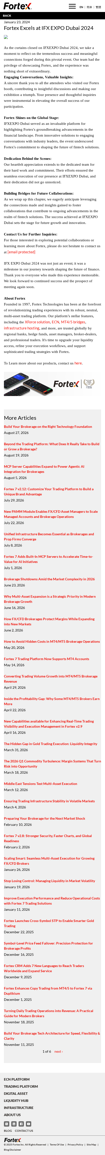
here (78, 363)
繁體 (98, 7)
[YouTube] (28, 1124)
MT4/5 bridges (73, 322)
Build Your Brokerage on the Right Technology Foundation (48, 426)
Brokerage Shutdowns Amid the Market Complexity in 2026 (49, 579)
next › (58, 1051)
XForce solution (37, 322)
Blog (8, 1130)
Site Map (91, 1144)
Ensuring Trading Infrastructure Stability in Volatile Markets (49, 801)
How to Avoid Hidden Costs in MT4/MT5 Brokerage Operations (52, 641)
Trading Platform (21, 1086)
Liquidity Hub (16, 1100)
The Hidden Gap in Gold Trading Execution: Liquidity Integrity (50, 744)
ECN (55, 322)
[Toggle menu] (72, 6)
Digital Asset (16, 1093)
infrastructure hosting (21, 328)
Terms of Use (57, 1144)
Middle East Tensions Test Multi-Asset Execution (40, 784)
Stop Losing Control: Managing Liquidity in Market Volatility (49, 881)
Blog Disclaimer (12, 1149)
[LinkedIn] (14, 1124)
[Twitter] (6, 1124)
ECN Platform (17, 1079)
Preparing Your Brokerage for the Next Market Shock (44, 818)
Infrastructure (18, 1108)
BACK (7, 15)
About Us (12, 1115)
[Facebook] (21, 1124)
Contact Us (24, 1130)
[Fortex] (17, 6)
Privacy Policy (75, 1144)
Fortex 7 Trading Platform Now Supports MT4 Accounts (46, 659)
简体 (89, 7)
